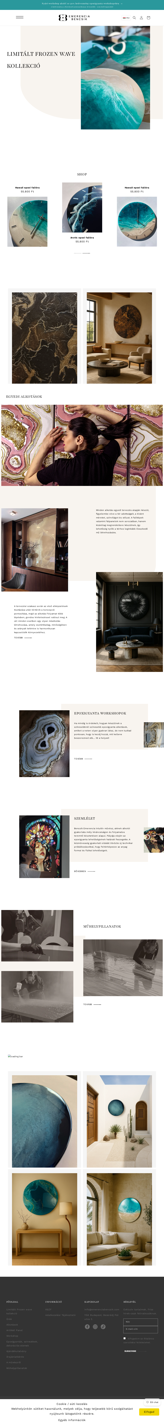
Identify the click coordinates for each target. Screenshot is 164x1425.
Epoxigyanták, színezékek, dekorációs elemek (22, 1343)
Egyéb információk (72, 1420)
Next (86, 253)
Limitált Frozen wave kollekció (19, 1311)
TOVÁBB (19, 637)
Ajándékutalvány (16, 1351)
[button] (20, 17)
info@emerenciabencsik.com (101, 1309)
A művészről (13, 1362)
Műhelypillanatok (16, 1368)
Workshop (12, 1336)
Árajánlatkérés (15, 1356)
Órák (9, 1319)
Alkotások (12, 1324)
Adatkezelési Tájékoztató (60, 1315)
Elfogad (149, 1411)
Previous (77, 253)
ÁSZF (48, 1309)
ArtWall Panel (14, 1330)
